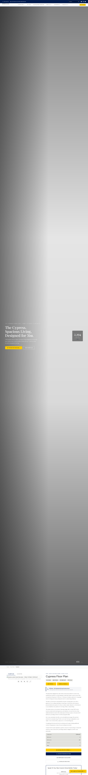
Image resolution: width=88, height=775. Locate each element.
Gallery (29, 4)
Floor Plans (21, 4)
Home (8, 666)
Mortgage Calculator (64, 757)
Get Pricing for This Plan (13, 347)
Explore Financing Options (64, 753)
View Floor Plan (29, 347)
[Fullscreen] (30, 681)
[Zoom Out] (21, 681)
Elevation (19, 673)
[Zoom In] (18, 681)
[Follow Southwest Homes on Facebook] (81, 1)
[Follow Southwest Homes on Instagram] (83, 1)
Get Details (50, 683)
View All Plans (62, 683)
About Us (48, 4)
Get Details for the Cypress (63, 750)
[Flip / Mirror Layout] (24, 681)
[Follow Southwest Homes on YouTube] (85, 1)
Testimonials (57, 4)
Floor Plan (11, 673)
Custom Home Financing (38, 4)
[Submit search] (78, 2)
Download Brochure (64, 761)
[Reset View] (27, 681)
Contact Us (65, 4)
